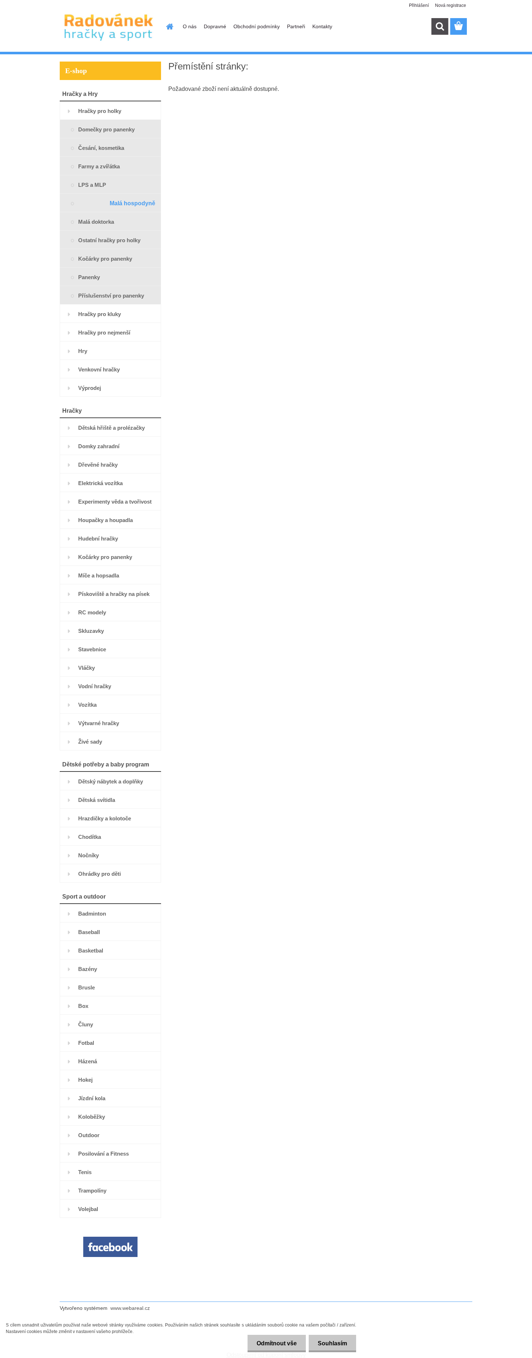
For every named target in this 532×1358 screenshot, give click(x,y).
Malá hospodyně (132, 203)
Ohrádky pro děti (99, 874)
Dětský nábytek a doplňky (110, 781)
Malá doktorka (96, 222)
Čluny (85, 1024)
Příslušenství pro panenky (111, 296)
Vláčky (86, 668)
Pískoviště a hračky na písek (113, 594)
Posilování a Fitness (103, 1154)
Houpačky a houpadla (105, 520)
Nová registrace (450, 5)
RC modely (92, 612)
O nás (190, 26)
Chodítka (89, 837)
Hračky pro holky (99, 111)
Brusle (86, 987)
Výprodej (89, 388)
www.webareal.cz (130, 1308)
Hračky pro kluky (99, 314)
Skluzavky (91, 631)
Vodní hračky (94, 686)
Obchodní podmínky (256, 26)
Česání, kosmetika (101, 148)
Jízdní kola (91, 1098)
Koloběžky (91, 1117)
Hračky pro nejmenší (104, 332)
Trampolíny (92, 1190)
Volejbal (88, 1209)
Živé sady (90, 742)
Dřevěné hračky (98, 465)
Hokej (85, 1080)
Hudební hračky (98, 538)
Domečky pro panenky (106, 129)
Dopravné (215, 26)
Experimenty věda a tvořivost (115, 502)
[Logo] (109, 27)
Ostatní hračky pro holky (109, 240)
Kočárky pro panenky (105, 259)
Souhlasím (332, 1343)
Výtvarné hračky (98, 723)
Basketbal (90, 950)
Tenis (85, 1172)
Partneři (296, 26)
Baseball (89, 932)
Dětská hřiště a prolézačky (111, 428)
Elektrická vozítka (100, 483)
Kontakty (322, 26)
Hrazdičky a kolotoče (104, 818)
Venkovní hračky (99, 369)
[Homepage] (169, 26)
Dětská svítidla (96, 800)
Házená (87, 1061)
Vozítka (87, 705)
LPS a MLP (92, 185)
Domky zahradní (98, 446)
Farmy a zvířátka (99, 166)
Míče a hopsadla (98, 575)
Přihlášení (419, 5)
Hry (82, 351)
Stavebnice (92, 649)
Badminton (92, 914)
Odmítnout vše (277, 1343)
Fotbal (86, 1043)
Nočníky (88, 855)
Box (83, 1006)
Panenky (89, 277)
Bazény (87, 969)
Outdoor (89, 1135)
